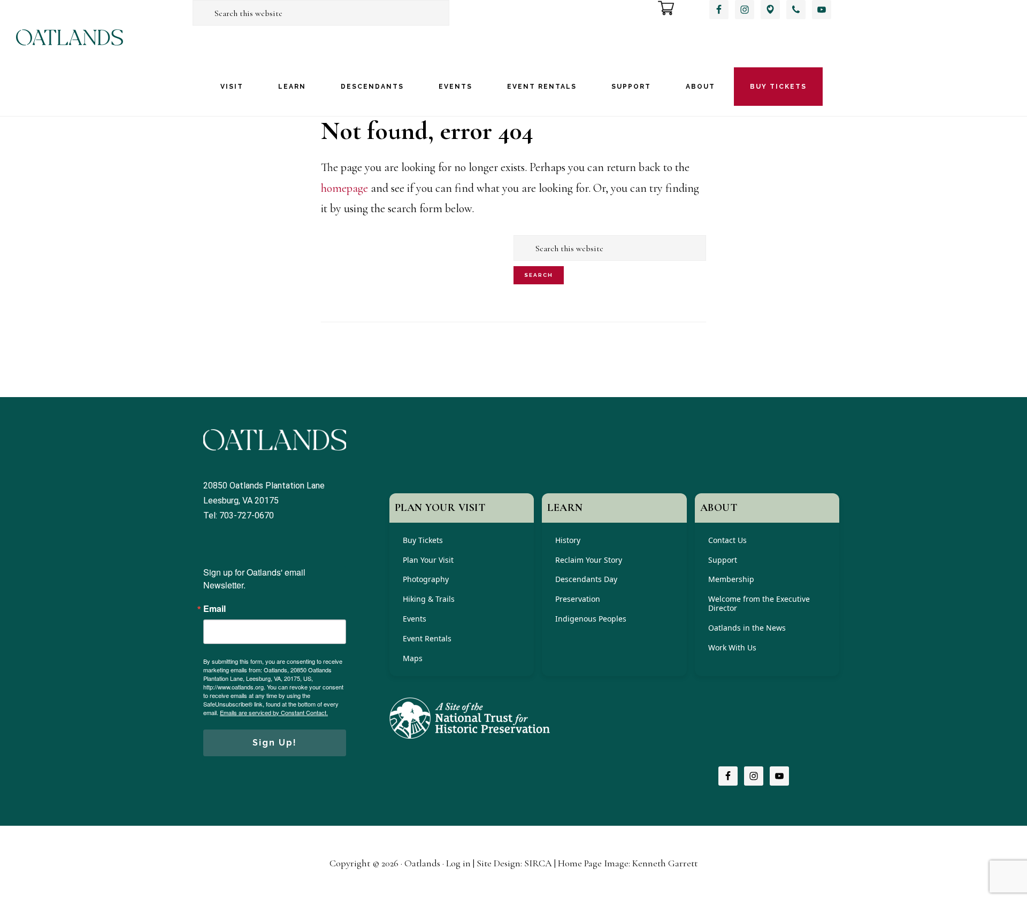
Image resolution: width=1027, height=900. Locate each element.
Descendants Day (586, 579)
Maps (413, 658)
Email (214, 608)
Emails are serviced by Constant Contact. (274, 712)
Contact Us (727, 540)
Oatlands (69, 46)
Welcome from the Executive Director (759, 603)
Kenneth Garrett (665, 863)
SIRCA (538, 863)
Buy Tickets (423, 540)
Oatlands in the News (747, 628)
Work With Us (732, 647)
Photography (426, 579)
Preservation (577, 599)
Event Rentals (427, 638)
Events (414, 619)
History (567, 540)
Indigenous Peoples (590, 619)
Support (722, 560)
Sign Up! (274, 743)
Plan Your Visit (428, 560)
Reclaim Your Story (588, 560)
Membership (731, 579)
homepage (344, 188)
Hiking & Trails (429, 599)
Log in (458, 863)
